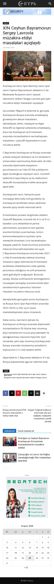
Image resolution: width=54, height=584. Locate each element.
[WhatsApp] (24, 393)
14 (37, 547)
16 (48, 547)
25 (16, 558)
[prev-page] (4, 467)
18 (16, 552)
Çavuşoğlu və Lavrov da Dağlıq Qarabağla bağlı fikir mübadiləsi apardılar (34, 457)
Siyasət (6, 23)
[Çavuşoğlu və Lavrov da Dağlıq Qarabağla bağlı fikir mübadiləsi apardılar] (10, 457)
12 (23, 547)
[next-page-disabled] (9, 467)
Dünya (6, 461)
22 (42, 552)
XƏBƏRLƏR (9, 431)
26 (23, 558)
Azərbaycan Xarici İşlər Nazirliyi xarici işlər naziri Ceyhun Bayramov (25, 374)
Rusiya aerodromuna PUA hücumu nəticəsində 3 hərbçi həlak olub (14, 413)
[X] (12, 393)
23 (48, 552)
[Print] (37, 393)
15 (42, 547)
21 (37, 552)
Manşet (6, 445)
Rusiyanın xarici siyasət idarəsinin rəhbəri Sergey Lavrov (25, 377)
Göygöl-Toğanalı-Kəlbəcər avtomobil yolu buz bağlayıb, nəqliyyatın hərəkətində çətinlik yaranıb (39, 416)
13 (30, 547)
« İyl (26, 567)
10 (7, 547)
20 (30, 552)
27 (30, 558)
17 (7, 552)
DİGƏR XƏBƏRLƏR (26, 431)
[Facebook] (5, 393)
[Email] (31, 393)
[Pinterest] (18, 393)
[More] (44, 393)
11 (16, 547)
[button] (4, 3)
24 (7, 558)
